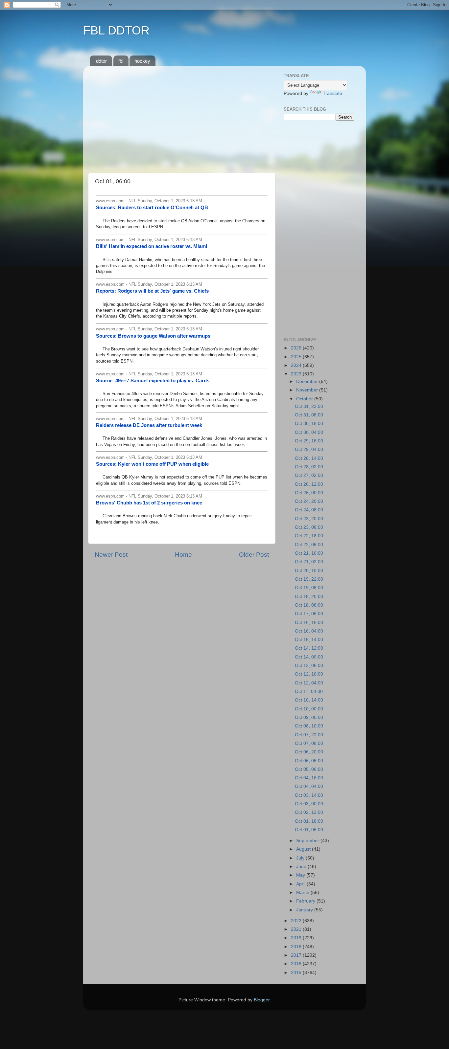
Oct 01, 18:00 (309, 821)
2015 (297, 972)
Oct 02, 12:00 (309, 812)
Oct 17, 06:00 (309, 613)
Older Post (254, 554)
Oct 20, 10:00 (309, 570)
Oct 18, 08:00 (309, 605)
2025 (297, 356)
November (307, 390)
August (304, 849)
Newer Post (111, 554)
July (301, 858)
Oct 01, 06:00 (309, 829)
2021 (297, 929)
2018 (297, 946)
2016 (297, 963)
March (303, 892)
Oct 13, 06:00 (309, 665)
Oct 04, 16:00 (309, 777)
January (305, 909)
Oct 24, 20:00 (309, 501)
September (308, 840)
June (302, 866)
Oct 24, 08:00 (309, 509)
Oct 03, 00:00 (309, 803)
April (301, 884)
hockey (142, 61)
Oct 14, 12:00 (309, 648)
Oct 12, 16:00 (309, 674)
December (307, 381)
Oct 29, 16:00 (309, 440)
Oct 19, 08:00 (309, 587)
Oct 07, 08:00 (309, 743)
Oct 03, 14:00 (309, 795)
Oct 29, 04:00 (309, 449)
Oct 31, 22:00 (309, 406)
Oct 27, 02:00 (309, 475)
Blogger (262, 999)
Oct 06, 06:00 (309, 760)
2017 (297, 955)
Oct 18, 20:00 (309, 596)
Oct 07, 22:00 (309, 734)
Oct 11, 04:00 (309, 691)
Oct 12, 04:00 (309, 683)
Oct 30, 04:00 (309, 432)
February (306, 901)
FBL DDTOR (116, 30)
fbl (120, 61)
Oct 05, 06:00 (309, 769)
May (301, 875)
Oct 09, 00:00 (309, 717)
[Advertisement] (182, 117)
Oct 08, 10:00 (309, 726)
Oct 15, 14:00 (309, 639)
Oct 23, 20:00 (309, 518)
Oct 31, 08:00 (309, 415)
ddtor (101, 61)
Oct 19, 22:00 (309, 579)
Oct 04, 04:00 (309, 786)
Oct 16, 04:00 (309, 631)
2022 (297, 920)
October (305, 398)
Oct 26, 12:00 (309, 484)
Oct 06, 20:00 (309, 751)
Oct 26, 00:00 (309, 492)
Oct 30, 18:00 (309, 423)
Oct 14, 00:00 (309, 657)
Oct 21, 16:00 (309, 553)
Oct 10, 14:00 (309, 700)
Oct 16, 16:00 (309, 622)
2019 (297, 937)
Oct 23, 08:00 (309, 527)
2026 (297, 348)
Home (183, 554)
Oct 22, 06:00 (309, 544)
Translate (332, 93)
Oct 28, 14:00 (309, 458)
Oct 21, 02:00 (309, 561)
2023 (297, 373)
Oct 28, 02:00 (309, 466)
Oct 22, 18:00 (309, 535)
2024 (297, 365)
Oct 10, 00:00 (309, 708)
